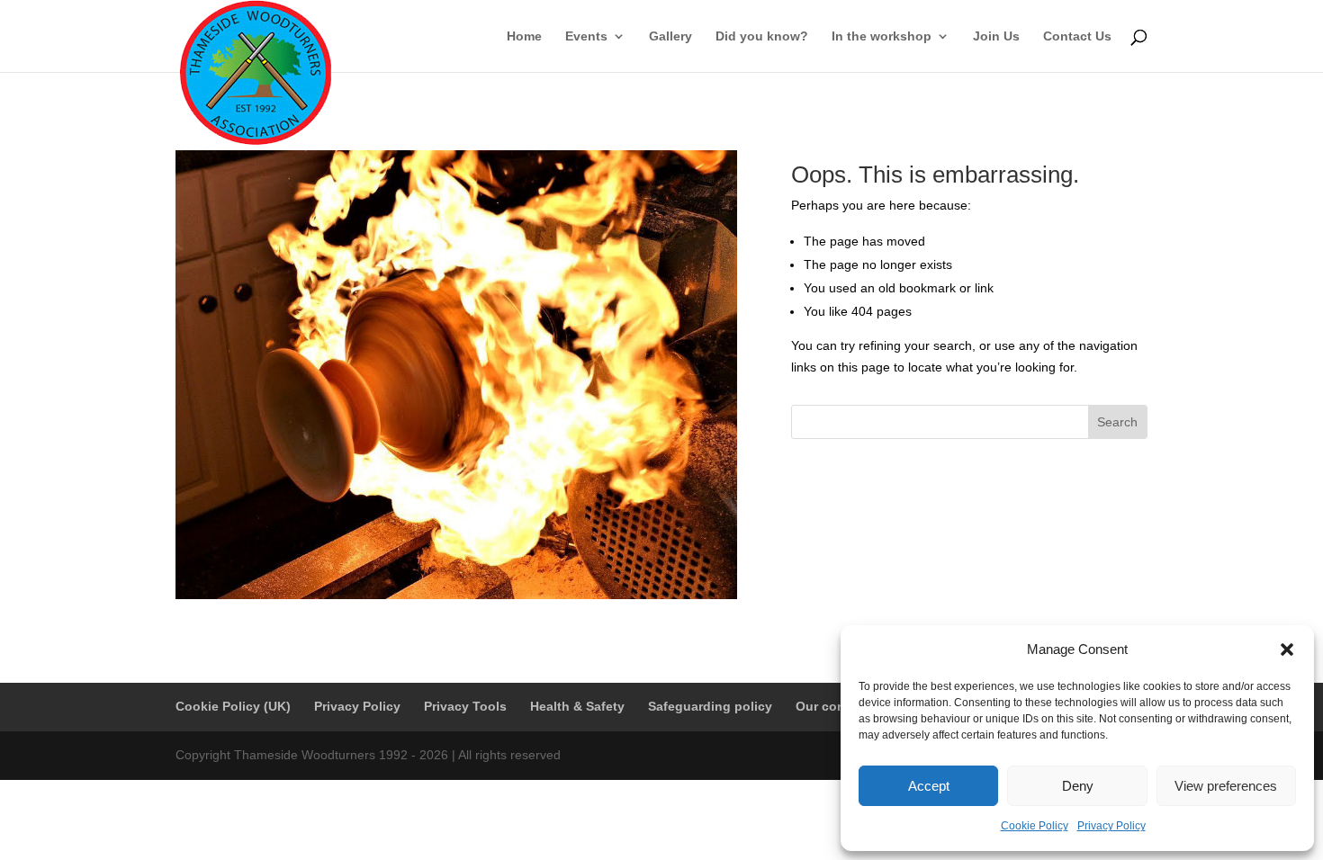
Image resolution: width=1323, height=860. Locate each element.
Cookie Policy (1034, 826)
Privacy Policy (1111, 826)
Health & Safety (577, 706)
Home (524, 36)
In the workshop (882, 36)
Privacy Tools (465, 706)
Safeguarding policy (710, 706)
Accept (929, 785)
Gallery (670, 36)
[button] (1287, 649)
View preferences (1225, 785)
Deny (1078, 785)
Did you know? (762, 36)
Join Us (996, 36)
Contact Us (1077, 36)
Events (586, 36)
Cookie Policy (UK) (233, 706)
